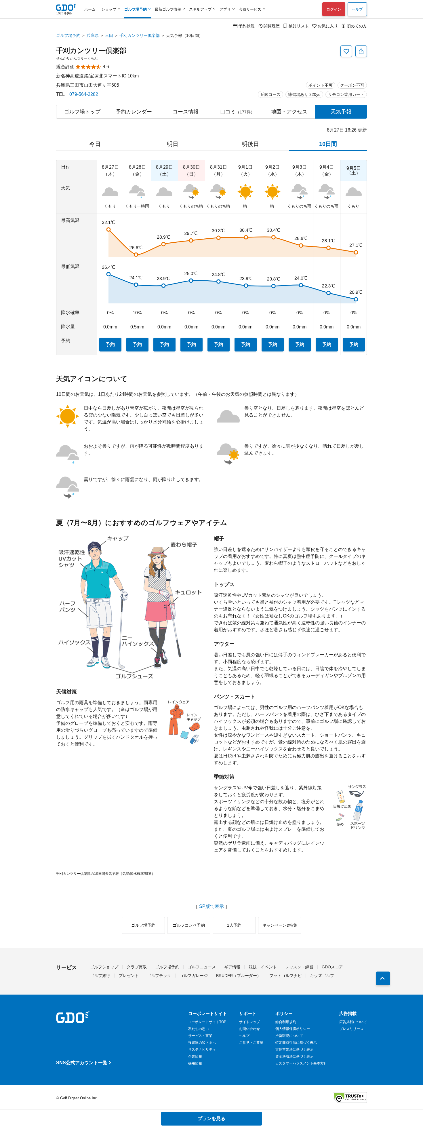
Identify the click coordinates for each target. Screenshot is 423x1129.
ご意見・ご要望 (251, 1043)
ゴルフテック (159, 976)
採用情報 (195, 1063)
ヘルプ (357, 9)
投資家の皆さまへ (202, 1043)
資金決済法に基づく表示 (294, 1056)
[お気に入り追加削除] (346, 51)
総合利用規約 (285, 1022)
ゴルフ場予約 (68, 35)
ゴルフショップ (104, 967)
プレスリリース (351, 1029)
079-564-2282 (83, 94)
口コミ (237, 112)
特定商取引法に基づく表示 (296, 1043)
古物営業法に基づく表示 (294, 1050)
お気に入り (328, 26)
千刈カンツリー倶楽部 (139, 35)
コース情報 (186, 112)
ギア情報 (232, 967)
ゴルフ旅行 (100, 976)
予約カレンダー (134, 112)
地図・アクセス (289, 112)
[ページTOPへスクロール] (383, 978)
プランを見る (211, 1118)
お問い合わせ (249, 1029)
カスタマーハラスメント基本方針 (301, 1063)
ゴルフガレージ (194, 976)
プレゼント (129, 976)
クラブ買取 (137, 967)
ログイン (333, 9)
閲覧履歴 (272, 26)
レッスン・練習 (299, 967)
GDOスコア (332, 967)
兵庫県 (93, 35)
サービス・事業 (200, 1036)
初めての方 (357, 26)
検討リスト (299, 26)
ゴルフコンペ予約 (189, 925)
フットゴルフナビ (285, 976)
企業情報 (195, 1056)
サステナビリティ (202, 1050)
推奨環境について (289, 1036)
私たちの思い (198, 1029)
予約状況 (247, 26)
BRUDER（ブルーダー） (238, 976)
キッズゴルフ (322, 976)
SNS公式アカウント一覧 (81, 1062)
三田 (109, 35)
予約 (110, 344)
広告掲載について (353, 1022)
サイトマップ (249, 1022)
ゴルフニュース (202, 967)
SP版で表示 (211, 906)
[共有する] (361, 51)
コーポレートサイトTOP (207, 1022)
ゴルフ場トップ (82, 112)
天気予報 (341, 112)
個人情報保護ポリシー (292, 1029)
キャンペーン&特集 (279, 925)
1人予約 (234, 925)
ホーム (90, 9)
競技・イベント (263, 967)
